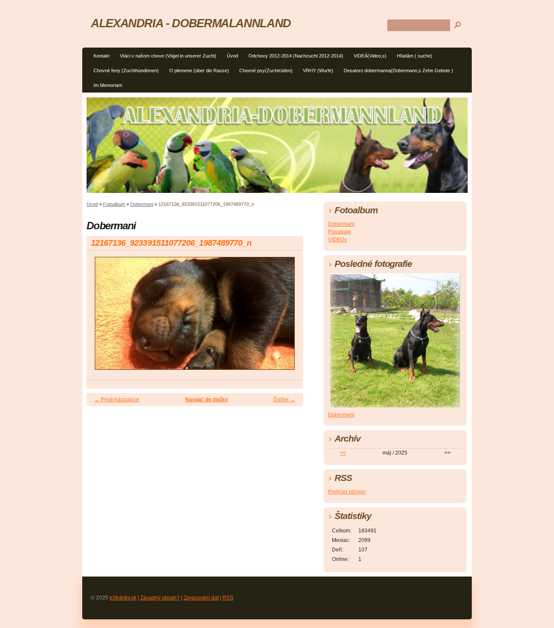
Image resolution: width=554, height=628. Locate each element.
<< (343, 453)
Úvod (232, 55)
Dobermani (141, 204)
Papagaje (339, 232)
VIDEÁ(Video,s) (370, 55)
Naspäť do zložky (206, 400)
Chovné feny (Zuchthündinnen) (126, 70)
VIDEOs (337, 240)
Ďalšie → (284, 400)
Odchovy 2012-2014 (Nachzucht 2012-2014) (295, 55)
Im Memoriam (107, 85)
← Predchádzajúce (116, 400)
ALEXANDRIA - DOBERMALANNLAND (191, 23)
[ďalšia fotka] (289, 317)
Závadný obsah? (160, 598)
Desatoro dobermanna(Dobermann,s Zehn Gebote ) (398, 70)
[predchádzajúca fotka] (100, 317)
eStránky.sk (123, 598)
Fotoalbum (114, 204)
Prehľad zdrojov (347, 492)
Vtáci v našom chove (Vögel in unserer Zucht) (168, 55)
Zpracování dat (201, 598)
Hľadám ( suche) (414, 55)
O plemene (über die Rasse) (199, 70)
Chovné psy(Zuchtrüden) (266, 70)
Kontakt (101, 55)
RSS (227, 598)
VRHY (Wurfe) (318, 70)
